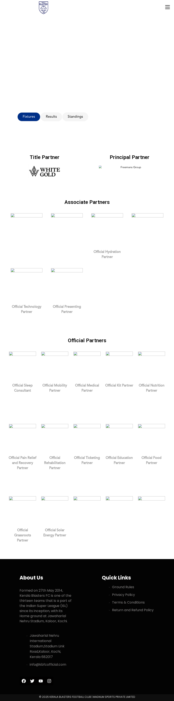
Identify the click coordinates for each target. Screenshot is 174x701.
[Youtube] (40, 681)
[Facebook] (24, 681)
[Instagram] (49, 681)
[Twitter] (32, 681)
